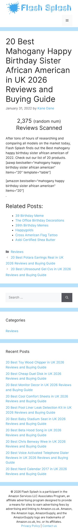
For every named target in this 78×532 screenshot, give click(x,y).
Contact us (49, 526)
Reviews (17, 252)
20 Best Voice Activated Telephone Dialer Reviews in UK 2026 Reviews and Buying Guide (37, 457)
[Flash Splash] (39, 8)
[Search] (67, 297)
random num (47, 121)
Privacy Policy (30, 526)
